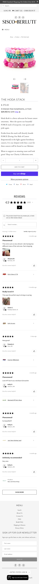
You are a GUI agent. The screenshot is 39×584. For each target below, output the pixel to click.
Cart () (18, 11)
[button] (32, 202)
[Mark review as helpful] (34, 265)
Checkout (29, 11)
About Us (19, 513)
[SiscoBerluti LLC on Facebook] (16, 17)
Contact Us (19, 516)
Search (19, 510)
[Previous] (14, 79)
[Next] (24, 79)
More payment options (19, 179)
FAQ (19, 519)
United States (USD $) (19, 572)
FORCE (4, 136)
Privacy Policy (19, 528)
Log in (7, 11)
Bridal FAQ (19, 522)
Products (17, 37)
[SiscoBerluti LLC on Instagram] (23, 17)
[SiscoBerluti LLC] (19, 22)
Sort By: (26, 231)
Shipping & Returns (19, 525)
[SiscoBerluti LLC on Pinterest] (19, 17)
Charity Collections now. (23, 154)
